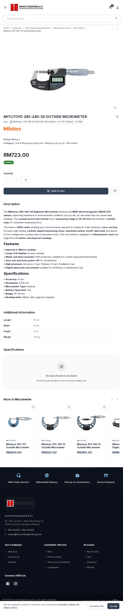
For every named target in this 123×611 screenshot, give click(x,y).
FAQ (50, 551)
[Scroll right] (117, 399)
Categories (17, 28)
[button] (46, 122)
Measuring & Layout (62, 28)
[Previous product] (112, 29)
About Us (12, 551)
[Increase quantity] (25, 180)
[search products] (116, 18)
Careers (12, 562)
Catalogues (53, 567)
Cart (89, 557)
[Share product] (117, 116)
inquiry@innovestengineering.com (25, 534)
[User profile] (118, 7)
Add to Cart (57, 191)
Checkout (92, 562)
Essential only (97, 606)
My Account (93, 551)
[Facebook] (8, 584)
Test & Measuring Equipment (37, 28)
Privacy (110, 600)
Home (6, 28)
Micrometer (79, 28)
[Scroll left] (112, 399)
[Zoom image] (115, 108)
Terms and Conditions (59, 562)
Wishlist (91, 567)
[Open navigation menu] (5, 7)
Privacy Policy (55, 557)
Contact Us (13, 557)
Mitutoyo (15, 139)
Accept (113, 606)
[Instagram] (16, 584)
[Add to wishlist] (115, 191)
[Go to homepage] (26, 7)
